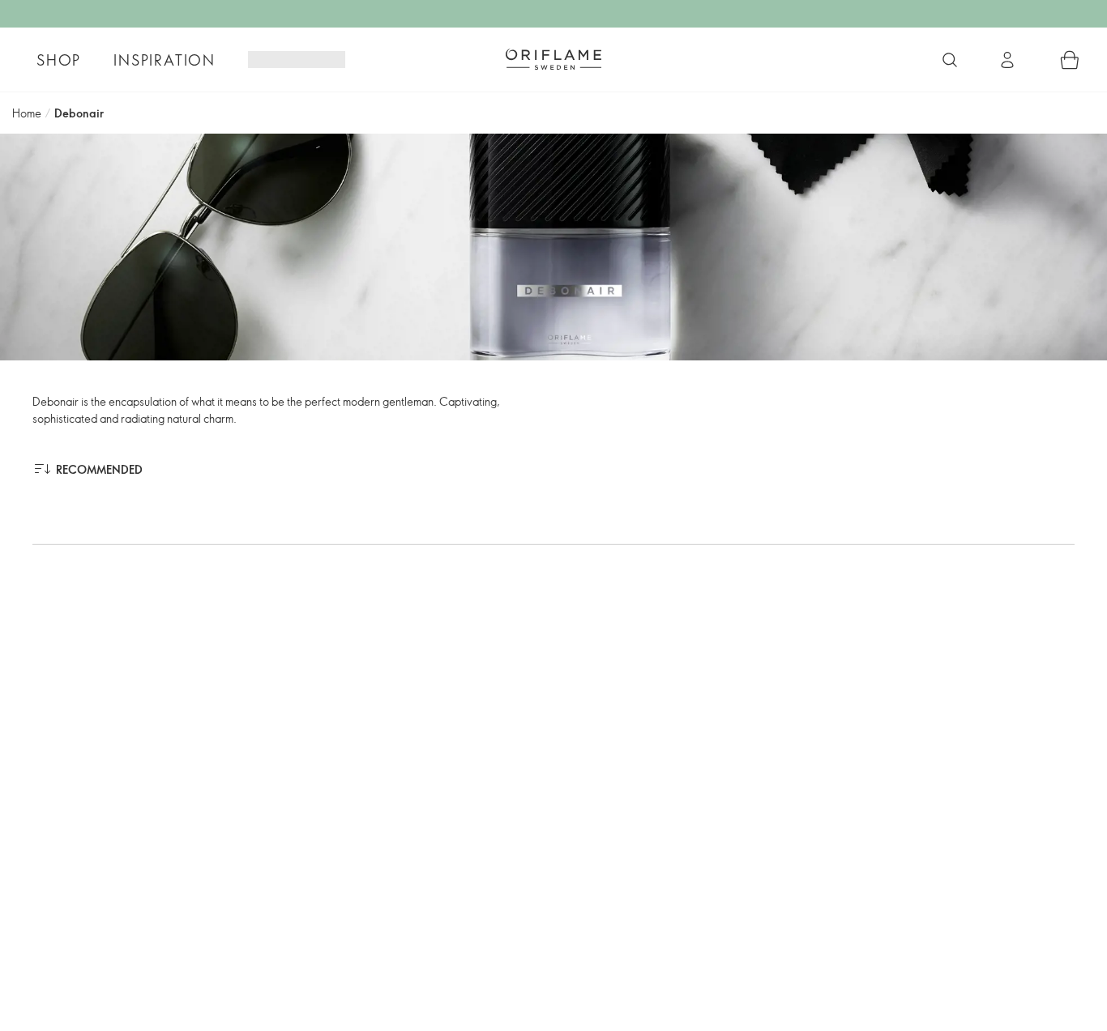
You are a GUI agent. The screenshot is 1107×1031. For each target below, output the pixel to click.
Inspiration (164, 60)
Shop (58, 60)
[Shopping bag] (1070, 60)
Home (26, 113)
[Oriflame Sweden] (553, 59)
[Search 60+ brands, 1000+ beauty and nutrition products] (950, 60)
